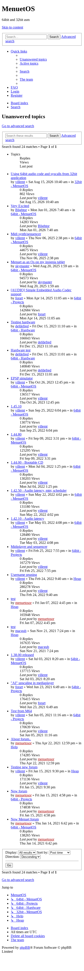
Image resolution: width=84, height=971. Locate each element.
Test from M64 (21, 711)
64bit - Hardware (23, 330)
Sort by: (43, 852)
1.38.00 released (22, 655)
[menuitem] (33, 59)
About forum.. (21, 739)
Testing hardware (23, 322)
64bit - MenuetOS (23, 214)
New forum (19, 791)
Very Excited (20, 206)
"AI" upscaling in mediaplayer (32, 683)
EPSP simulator (22, 378)
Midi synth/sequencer (26, 234)
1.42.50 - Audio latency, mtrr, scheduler (39, 490)
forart (19, 298)
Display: (11, 852)
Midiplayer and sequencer (29, 547)
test (13, 599)
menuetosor (23, 603)
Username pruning (24, 575)
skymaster (22, 266)
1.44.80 (16, 434)
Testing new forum (24, 767)
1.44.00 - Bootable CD (27, 462)
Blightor (21, 210)
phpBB (25, 947)
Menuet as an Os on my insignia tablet (38, 262)
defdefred (22, 326)
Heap (77, 579)
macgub (20, 631)
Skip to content (12, 27)
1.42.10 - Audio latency (27, 518)
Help (14, 747)
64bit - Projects (21, 799)
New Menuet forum (25, 819)
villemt (20, 182)
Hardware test (20, 350)
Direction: (12, 857)
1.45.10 (16, 406)
